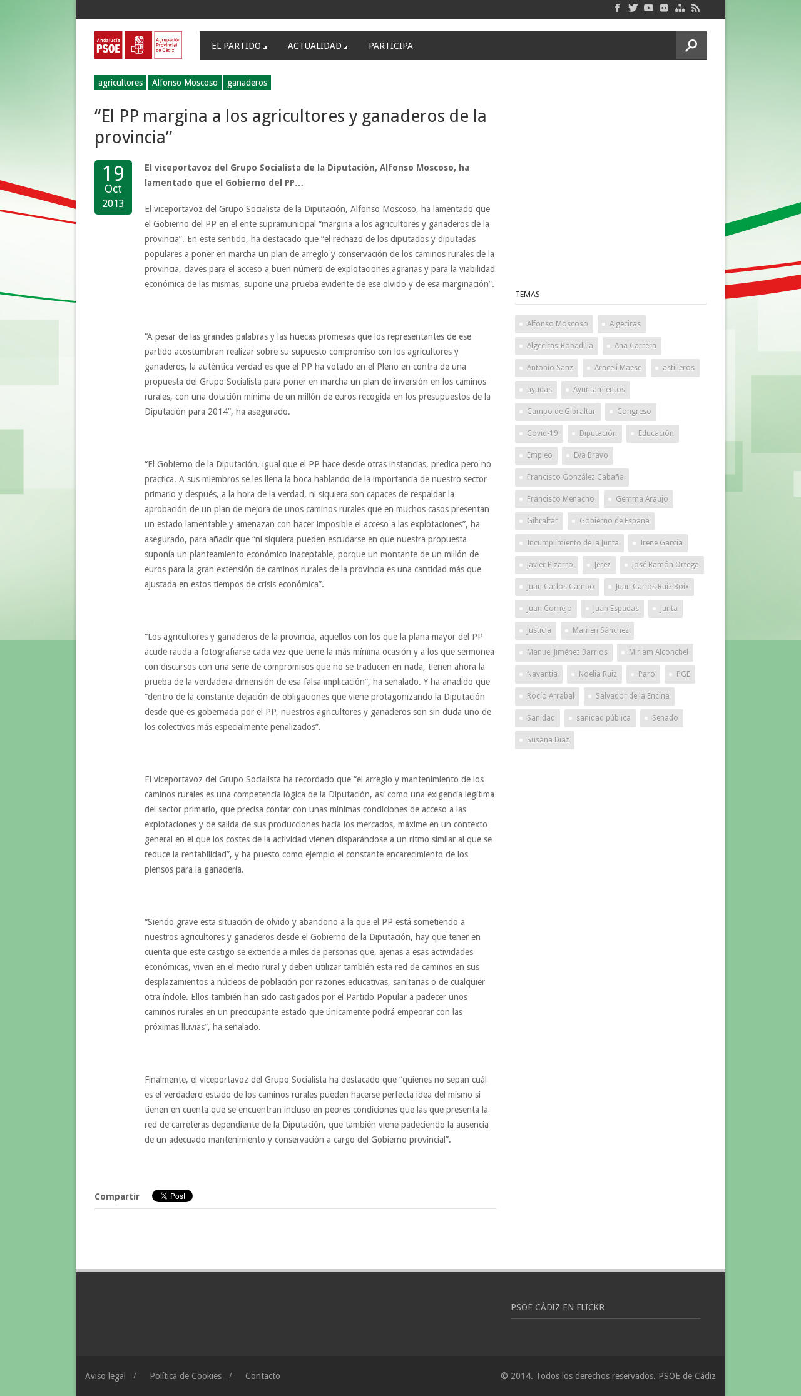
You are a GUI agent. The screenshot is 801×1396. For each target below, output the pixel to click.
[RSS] (695, 7)
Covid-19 (542, 433)
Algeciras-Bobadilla (560, 345)
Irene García (661, 543)
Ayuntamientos (599, 389)
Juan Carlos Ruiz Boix (652, 586)
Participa (391, 46)
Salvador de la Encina (633, 696)
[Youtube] (648, 7)
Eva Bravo (591, 455)
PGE (683, 674)
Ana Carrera (635, 345)
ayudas (539, 389)
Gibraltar (542, 521)
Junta (669, 608)
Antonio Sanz (550, 367)
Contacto (262, 1376)
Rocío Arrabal (550, 696)
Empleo (540, 455)
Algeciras (625, 324)
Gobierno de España (614, 521)
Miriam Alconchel (658, 652)
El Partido (236, 46)
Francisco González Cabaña (575, 477)
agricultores (120, 83)
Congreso (634, 411)
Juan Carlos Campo (560, 586)
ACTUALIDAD (315, 46)
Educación (656, 433)
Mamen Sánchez (601, 630)
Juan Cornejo (549, 608)
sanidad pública (603, 718)
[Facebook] (617, 7)
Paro (646, 674)
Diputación (598, 433)
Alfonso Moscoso (185, 83)
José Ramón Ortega (665, 564)
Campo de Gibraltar (561, 411)
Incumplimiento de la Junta (573, 543)
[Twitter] (633, 7)
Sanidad (541, 718)
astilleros (679, 367)
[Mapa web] (680, 7)
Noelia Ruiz (598, 674)
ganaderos (247, 83)
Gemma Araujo (642, 499)
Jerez (602, 564)
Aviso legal (105, 1376)
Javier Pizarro (550, 564)
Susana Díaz (548, 740)
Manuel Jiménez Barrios (567, 652)
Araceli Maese (617, 367)
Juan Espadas (616, 608)
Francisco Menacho (560, 499)
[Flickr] (664, 7)
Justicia (539, 630)
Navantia (542, 674)
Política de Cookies (186, 1376)
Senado (665, 718)
